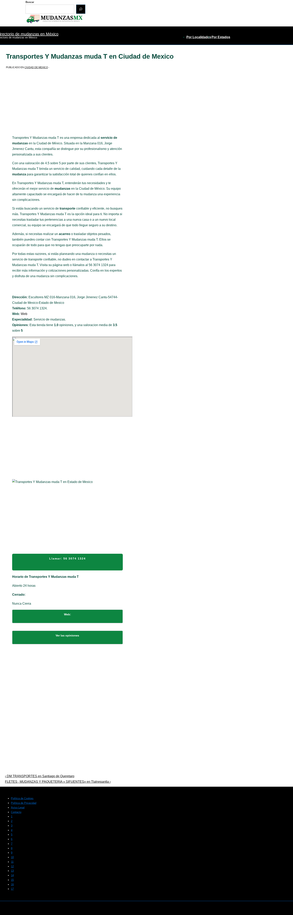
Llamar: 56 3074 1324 (67, 558)
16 (12, 884)
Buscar (30, 2)
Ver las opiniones (67, 635)
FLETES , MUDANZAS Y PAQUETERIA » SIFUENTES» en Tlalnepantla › (58, 781)
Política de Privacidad (23, 802)
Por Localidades (198, 37)
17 (12, 888)
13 (12, 870)
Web (24, 314)
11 (12, 861)
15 (12, 879)
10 (12, 857)
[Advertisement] (67, 105)
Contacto (16, 812)
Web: (67, 614)
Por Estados (220, 37)
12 (12, 866)
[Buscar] (80, 9)
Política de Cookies (22, 798)
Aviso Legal (18, 807)
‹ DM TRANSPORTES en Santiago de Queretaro (39, 776)
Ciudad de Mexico (36, 67)
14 (12, 875)
